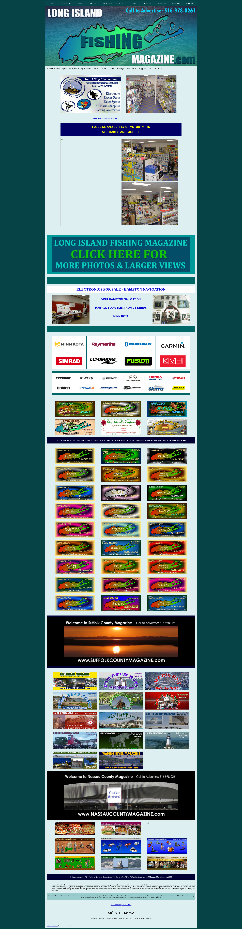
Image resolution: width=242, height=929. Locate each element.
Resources (162, 4)
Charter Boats (66, 4)
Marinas (93, 4)
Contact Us (176, 4)
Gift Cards (190, 4)
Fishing (79, 4)
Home (52, 4)
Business (147, 4)
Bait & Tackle (120, 4)
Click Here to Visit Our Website (105, 118)
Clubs (134, 4)
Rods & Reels (107, 4)
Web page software (52, 925)
